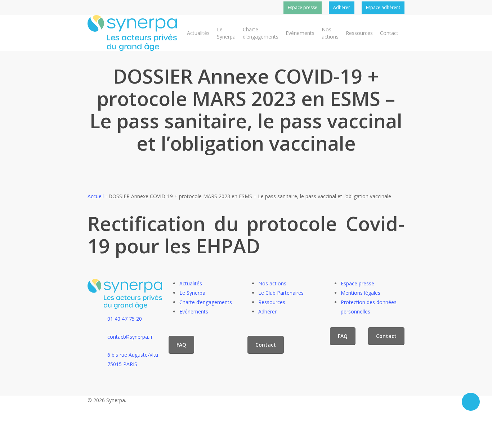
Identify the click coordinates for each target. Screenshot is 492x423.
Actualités (190, 283)
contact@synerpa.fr (130, 336)
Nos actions (272, 283)
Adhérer (267, 311)
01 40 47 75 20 (124, 318)
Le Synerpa (192, 292)
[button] (181, 345)
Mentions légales (360, 292)
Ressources (271, 302)
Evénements (193, 311)
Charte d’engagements (205, 302)
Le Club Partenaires (281, 292)
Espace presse (357, 283)
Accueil (96, 196)
